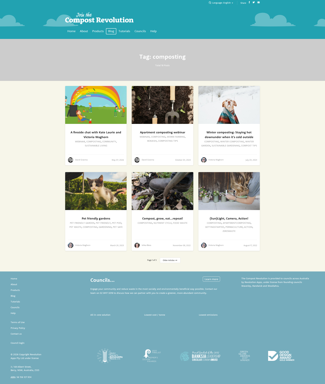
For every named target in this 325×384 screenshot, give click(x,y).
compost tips (249, 145)
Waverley (246, 285)
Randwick (257, 285)
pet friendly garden (82, 222)
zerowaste (229, 231)
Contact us (16, 333)
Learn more (211, 279)
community (109, 141)
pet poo (116, 222)
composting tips (168, 140)
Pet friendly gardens (96, 218)
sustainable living (96, 145)
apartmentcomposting (237, 222)
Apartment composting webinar (162, 132)
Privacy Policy (18, 328)
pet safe (118, 226)
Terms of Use (18, 322)
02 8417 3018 (106, 292)
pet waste (75, 226)
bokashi (152, 140)
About (84, 31)
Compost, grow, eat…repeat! (162, 218)
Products (98, 31)
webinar (80, 141)
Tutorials (124, 31)
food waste (180, 222)
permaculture (234, 226)
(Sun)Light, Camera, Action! (229, 218)
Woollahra (273, 285)
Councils (140, 31)
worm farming (176, 136)
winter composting (232, 141)
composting (93, 141)
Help (153, 31)
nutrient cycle (163, 222)
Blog (111, 31)
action (248, 226)
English (221, 2)
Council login (17, 342)
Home (71, 31)
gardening (105, 226)
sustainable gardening (226, 145)
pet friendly (103, 222)
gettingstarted (214, 226)
